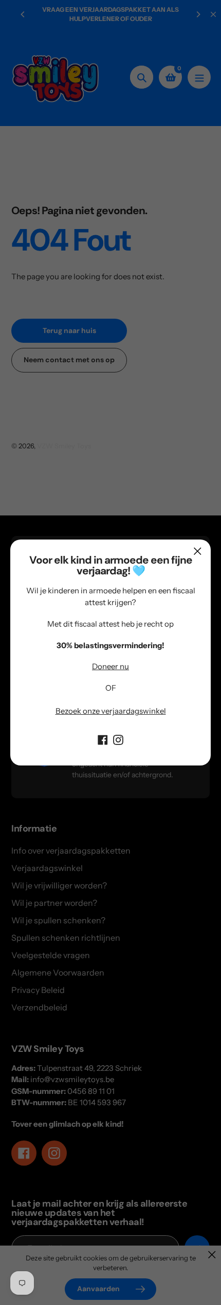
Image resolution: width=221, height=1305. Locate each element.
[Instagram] (118, 739)
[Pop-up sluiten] (197, 551)
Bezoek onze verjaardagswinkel (111, 711)
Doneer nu (110, 666)
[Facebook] (103, 739)
